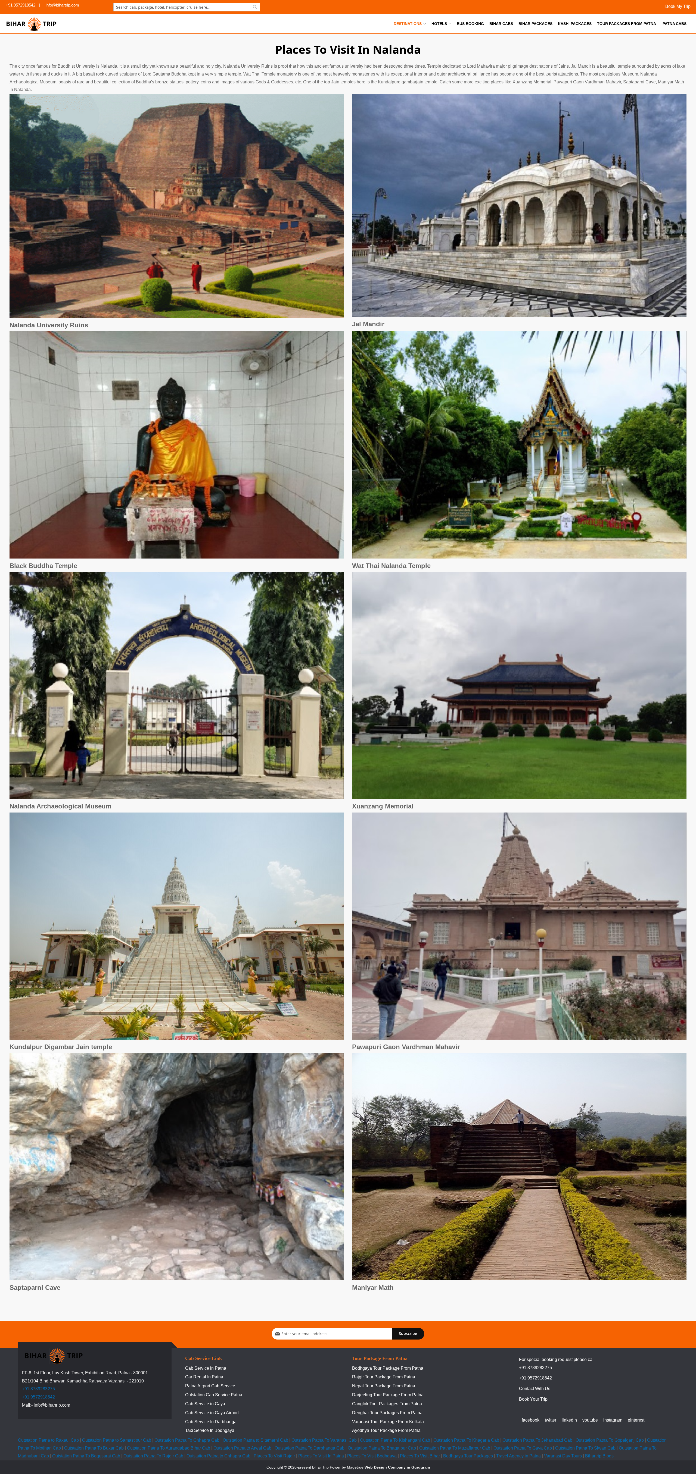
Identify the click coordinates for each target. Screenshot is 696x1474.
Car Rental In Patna (204, 1377)
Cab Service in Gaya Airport (212, 1412)
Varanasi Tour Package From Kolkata (388, 1421)
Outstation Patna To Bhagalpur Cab (382, 1448)
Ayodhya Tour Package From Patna (386, 1430)
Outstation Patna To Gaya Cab (522, 1448)
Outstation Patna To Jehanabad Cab (537, 1440)
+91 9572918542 (38, 1397)
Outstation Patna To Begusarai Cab (86, 1456)
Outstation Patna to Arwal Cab (242, 1448)
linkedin (569, 1420)
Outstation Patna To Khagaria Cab (466, 1440)
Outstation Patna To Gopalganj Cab (610, 1440)
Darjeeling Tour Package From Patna (388, 1395)
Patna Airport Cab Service (210, 1386)
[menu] (540, 23)
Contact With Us (534, 1388)
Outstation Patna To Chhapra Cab (186, 1440)
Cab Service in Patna (205, 1368)
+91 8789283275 (38, 1389)
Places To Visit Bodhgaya (372, 1456)
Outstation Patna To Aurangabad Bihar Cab (168, 1448)
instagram (612, 1420)
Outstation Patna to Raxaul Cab (48, 1440)
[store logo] (31, 23)
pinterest (636, 1420)
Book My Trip (677, 6)
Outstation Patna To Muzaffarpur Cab (454, 1448)
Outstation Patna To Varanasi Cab (324, 1440)
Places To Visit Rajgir (274, 1456)
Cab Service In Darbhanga (211, 1421)
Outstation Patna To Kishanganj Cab (395, 1440)
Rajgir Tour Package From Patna (383, 1377)
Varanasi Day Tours (563, 1456)
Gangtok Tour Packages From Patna (387, 1403)
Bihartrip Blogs (599, 1456)
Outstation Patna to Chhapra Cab (218, 1456)
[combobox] (186, 7)
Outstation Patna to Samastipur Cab (116, 1440)
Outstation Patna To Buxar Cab (94, 1448)
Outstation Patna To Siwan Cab (585, 1448)
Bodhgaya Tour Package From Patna (387, 1368)
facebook (530, 1420)
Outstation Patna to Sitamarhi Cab (255, 1440)
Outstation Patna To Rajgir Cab (153, 1456)
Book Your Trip (533, 1399)
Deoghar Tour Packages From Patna (387, 1412)
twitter (550, 1420)
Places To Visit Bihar (420, 1456)
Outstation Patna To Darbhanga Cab (309, 1448)
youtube (590, 1420)
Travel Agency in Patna (518, 1456)
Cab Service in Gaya (205, 1403)
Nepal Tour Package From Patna (383, 1386)
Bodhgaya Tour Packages (468, 1456)
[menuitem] (410, 23)
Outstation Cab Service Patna (213, 1395)
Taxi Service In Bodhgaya (209, 1430)
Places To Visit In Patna (321, 1456)
